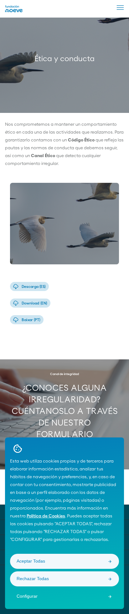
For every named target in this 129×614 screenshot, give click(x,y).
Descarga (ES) (34, 286)
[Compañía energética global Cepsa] (14, 11)
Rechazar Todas (33, 578)
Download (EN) (34, 303)
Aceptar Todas (31, 561)
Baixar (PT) (31, 320)
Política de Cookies (46, 516)
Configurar (27, 596)
